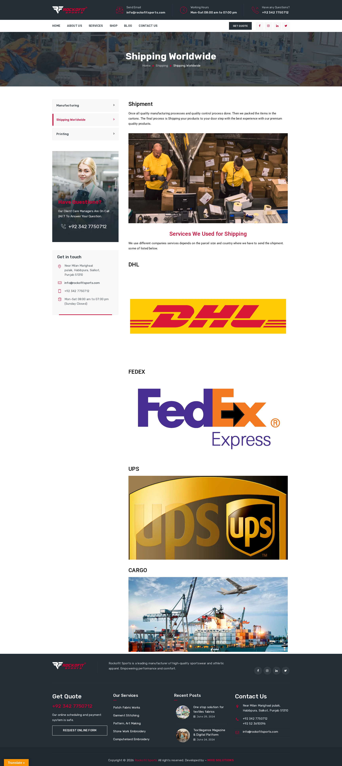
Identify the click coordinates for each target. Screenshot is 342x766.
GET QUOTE (240, 25)
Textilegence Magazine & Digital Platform (209, 732)
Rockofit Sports (146, 760)
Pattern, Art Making (127, 723)
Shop (113, 26)
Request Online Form (79, 730)
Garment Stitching (126, 715)
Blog (128, 26)
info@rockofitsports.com (82, 283)
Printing (62, 134)
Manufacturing (67, 105)
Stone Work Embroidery (129, 731)
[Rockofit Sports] (69, 10)
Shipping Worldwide (71, 120)
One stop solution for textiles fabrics (208, 709)
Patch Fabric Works (126, 707)
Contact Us (148, 26)
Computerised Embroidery (131, 739)
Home (56, 26)
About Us (74, 26)
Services (96, 26)
